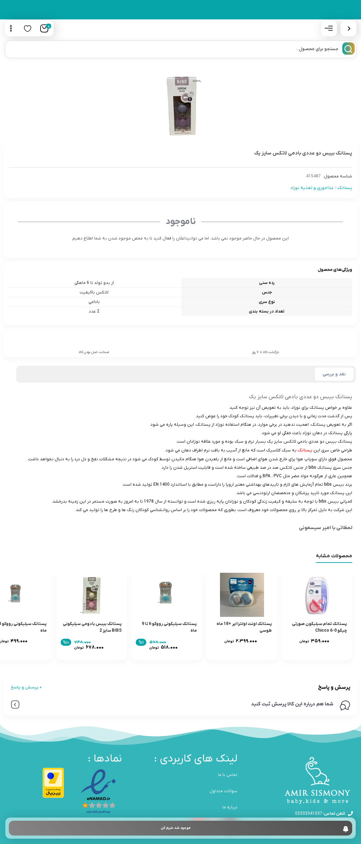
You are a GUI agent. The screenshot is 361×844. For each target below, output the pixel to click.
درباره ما (229, 807)
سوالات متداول (223, 791)
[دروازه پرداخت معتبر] (53, 782)
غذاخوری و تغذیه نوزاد (312, 188)
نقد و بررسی (334, 374)
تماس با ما (227, 775)
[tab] (334, 374)
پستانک (344, 188)
